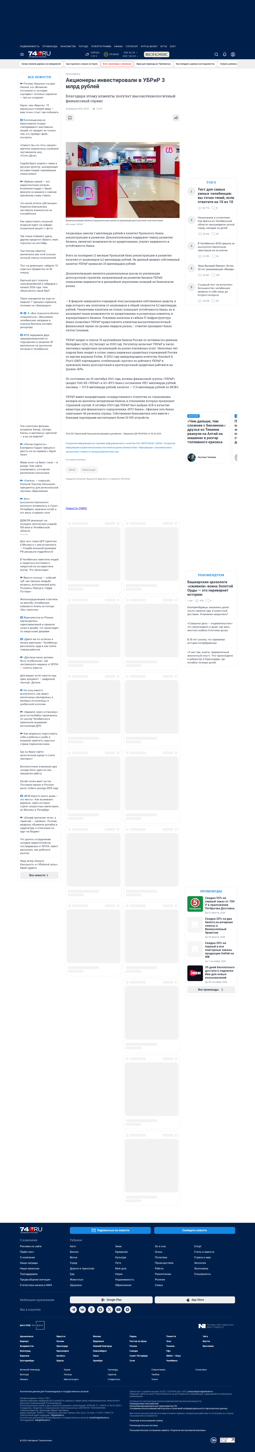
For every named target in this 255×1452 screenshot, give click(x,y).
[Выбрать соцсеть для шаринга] (176, 117)
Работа (159, 1268)
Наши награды (29, 1263)
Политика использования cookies (146, 1420)
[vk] (82, 1309)
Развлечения (163, 1274)
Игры (163, 46)
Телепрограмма (101, 46)
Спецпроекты (202, 1274)
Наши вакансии (29, 1268)
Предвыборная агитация (35, 1279)
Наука (118, 1274)
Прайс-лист (27, 1251)
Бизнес (74, 1251)
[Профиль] (233, 54)
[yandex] (127, 1309)
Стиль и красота (204, 1251)
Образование (123, 1285)
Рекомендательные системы (144, 1425)
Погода (83, 46)
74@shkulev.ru (57, 1415)
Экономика (201, 1268)
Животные (76, 1279)
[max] (100, 1309)
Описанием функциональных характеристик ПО (153, 1406)
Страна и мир (202, 1257)
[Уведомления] (224, 54)
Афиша (118, 46)
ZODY (173, 46)
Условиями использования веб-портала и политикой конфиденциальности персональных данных (178, 1408)
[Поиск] (216, 54)
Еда (72, 1274)
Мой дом (120, 1268)
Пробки (112, 54)
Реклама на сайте (31, 1246)
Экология (200, 1263)
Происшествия (164, 1263)
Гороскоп (132, 46)
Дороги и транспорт (82, 1268)
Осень (158, 1251)
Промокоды (50, 46)
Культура (120, 1257)
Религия (160, 1279)
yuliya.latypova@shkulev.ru (200, 1391)
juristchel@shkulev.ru (99, 1417)
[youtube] (118, 1309)
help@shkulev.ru (42, 1420)
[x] (109, 1309)
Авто (73, 1246)
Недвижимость (30, 46)
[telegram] (73, 1309)
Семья (159, 1285)
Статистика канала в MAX (36, 1285)
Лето (118, 1263)
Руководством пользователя (144, 1403)
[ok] (91, 1309)
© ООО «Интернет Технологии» (36, 1440)
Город (73, 1263)
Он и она (160, 1246)
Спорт (197, 1246)
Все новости (39, 77)
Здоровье (76, 1285)
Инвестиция (88, 470)
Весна (73, 1257)
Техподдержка (28, 1274)
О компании (27, 1257)
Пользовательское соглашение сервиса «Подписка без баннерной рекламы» (168, 1430)
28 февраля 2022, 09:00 (77, 109)
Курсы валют (149, 46)
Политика (161, 1257)
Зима (118, 1246)
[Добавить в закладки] (70, 117)
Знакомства (68, 46)
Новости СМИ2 (76, 508)
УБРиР (72, 470)
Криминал (121, 1251)
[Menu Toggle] (22, 54)
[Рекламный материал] (156, 54)
